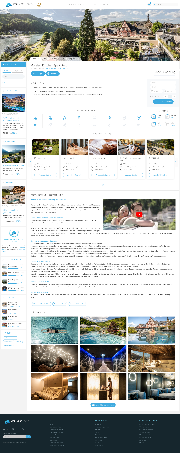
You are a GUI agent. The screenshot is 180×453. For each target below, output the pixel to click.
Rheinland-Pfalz (51, 68)
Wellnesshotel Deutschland (78, 304)
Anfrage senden (165, 102)
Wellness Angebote (55, 435)
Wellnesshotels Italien (145, 435)
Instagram (27, 430)
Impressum (53, 445)
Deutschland (64, 68)
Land (5, 76)
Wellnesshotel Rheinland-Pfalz (41, 304)
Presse (51, 424)
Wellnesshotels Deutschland (147, 424)
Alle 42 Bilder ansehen (105, 405)
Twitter (7, 430)
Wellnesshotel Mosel (60, 304)
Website (54, 74)
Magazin (97, 432)
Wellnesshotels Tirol (144, 432)
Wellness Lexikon (54, 437)
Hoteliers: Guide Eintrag (56, 443)
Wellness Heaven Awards (101, 437)
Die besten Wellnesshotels (57, 429)
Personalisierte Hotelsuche (57, 432)
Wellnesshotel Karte (55, 427)
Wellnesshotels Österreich (146, 429)
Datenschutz (61, 445)
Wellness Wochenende (10, 338)
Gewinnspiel (53, 440)
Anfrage (39, 74)
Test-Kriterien (98, 424)
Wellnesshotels (75, 4)
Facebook (16, 430)
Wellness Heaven (99, 440)
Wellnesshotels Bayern (145, 427)
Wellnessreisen (8, 345)
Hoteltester (98, 429)
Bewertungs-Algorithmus (102, 427)
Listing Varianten (99, 445)
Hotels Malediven (144, 440)
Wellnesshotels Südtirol (145, 437)
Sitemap (141, 443)
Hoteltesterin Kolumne (101, 435)
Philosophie (98, 443)
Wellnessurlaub (8, 342)
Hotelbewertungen (101, 4)
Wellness (18, 342)
